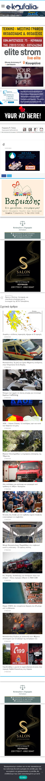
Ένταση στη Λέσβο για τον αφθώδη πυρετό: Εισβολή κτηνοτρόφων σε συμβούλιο (22, 516)
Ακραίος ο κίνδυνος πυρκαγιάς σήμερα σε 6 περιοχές (22, 334)
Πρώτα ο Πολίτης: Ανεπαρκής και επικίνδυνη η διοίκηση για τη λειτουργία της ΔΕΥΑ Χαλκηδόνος (17, 298)
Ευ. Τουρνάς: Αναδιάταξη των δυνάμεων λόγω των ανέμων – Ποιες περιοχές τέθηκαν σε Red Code (21, 576)
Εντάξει (23, 777)
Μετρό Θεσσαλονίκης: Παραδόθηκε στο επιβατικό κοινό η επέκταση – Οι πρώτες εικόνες (21, 546)
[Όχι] (42, 772)
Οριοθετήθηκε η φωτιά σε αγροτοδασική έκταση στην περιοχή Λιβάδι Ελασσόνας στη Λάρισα (22, 668)
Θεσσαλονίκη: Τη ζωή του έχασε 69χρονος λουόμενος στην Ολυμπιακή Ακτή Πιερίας (22, 363)
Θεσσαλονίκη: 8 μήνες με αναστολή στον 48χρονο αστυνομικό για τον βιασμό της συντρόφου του (21, 637)
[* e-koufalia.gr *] (22, 7)
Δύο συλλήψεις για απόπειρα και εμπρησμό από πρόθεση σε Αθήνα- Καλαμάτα (20, 485)
